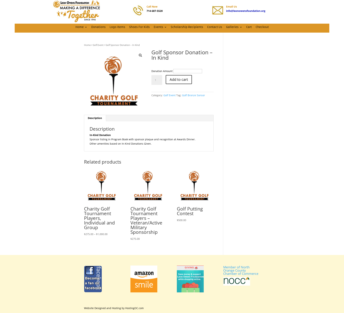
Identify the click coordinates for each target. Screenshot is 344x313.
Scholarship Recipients (187, 27)
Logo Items (117, 27)
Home (79, 27)
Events (158, 27)
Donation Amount (162, 71)
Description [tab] (95, 118)
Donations (98, 27)
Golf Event (98, 45)
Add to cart (179, 79)
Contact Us (214, 27)
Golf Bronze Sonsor (193, 95)
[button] (140, 55)
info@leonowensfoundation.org (245, 11)
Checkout (262, 27)
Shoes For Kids (139, 27)
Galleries (232, 27)
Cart (249, 27)
